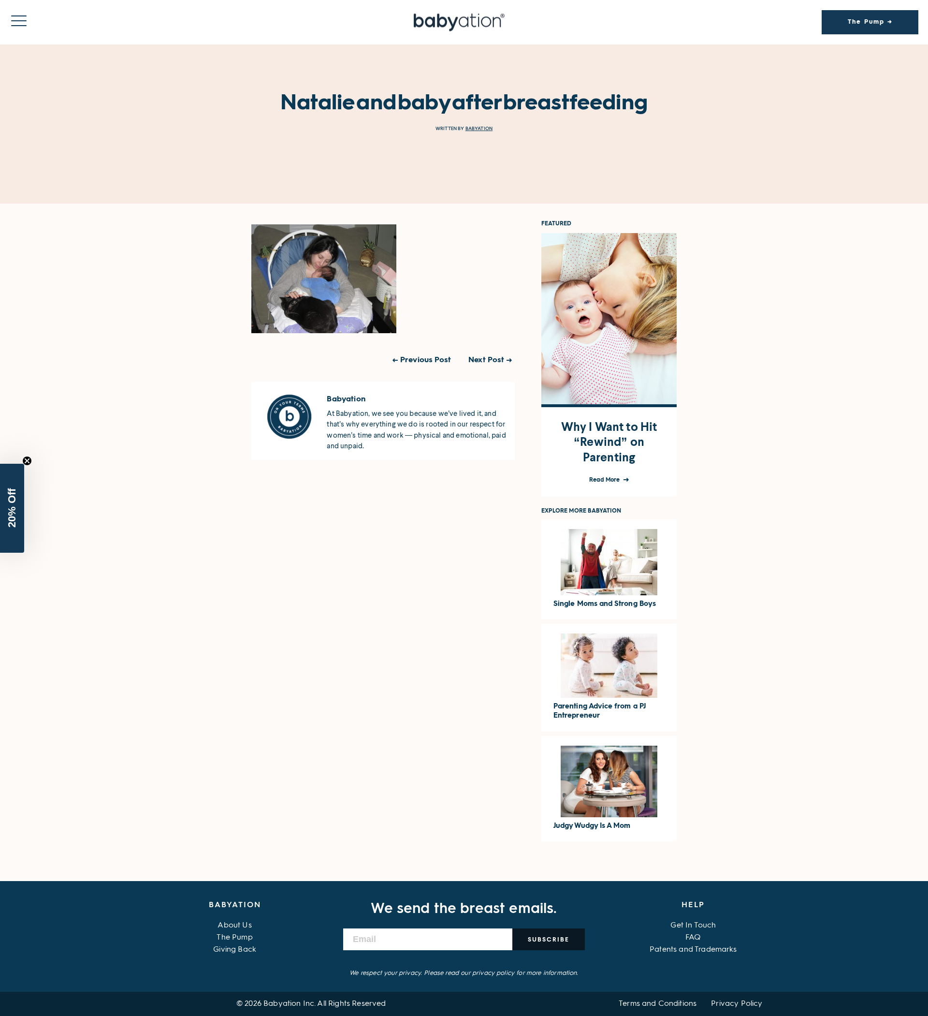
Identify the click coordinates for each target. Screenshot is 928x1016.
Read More (605, 480)
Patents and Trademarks (693, 950)
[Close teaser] (27, 461)
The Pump (234, 938)
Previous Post (425, 360)
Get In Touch (693, 925)
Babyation (479, 128)
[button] (12, 508)
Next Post (486, 360)
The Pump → (870, 22)
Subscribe (548, 939)
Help (693, 905)
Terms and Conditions (657, 1004)
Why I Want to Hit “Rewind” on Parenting (609, 442)
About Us (234, 925)
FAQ (693, 938)
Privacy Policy (736, 1004)
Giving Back (234, 950)
